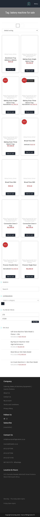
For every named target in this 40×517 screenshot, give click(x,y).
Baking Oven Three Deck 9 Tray (10, 143)
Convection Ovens (10, 221)
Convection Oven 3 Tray (10, 225)
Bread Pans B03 (29, 141)
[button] (11, 37)
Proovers (10, 262)
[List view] (22, 25)
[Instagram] (7, 419)
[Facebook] (4, 419)
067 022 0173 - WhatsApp (12, 462)
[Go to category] (3, 303)
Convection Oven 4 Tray (29, 225)
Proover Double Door (10, 265)
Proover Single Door (29, 265)
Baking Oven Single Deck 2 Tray (29, 60)
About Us (7, 393)
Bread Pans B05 (29, 182)
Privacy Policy (8, 408)
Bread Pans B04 (10, 182)
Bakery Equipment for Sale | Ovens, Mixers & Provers (29, 54)
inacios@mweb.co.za (11, 444)
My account (7, 401)
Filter (35, 322)
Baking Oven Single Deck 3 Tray (10, 102)
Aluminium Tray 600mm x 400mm (11, 59)
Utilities (14, 54)
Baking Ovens (29, 56)
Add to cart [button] (10, 69)
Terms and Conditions (11, 404)
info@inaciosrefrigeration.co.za (14, 439)
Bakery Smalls (8, 54)
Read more (29, 112)
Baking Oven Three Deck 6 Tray (29, 102)
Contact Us (7, 397)
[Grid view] (17, 25)
